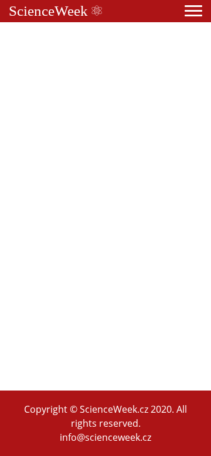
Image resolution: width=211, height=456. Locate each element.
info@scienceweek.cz (105, 437)
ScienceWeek (50, 11)
